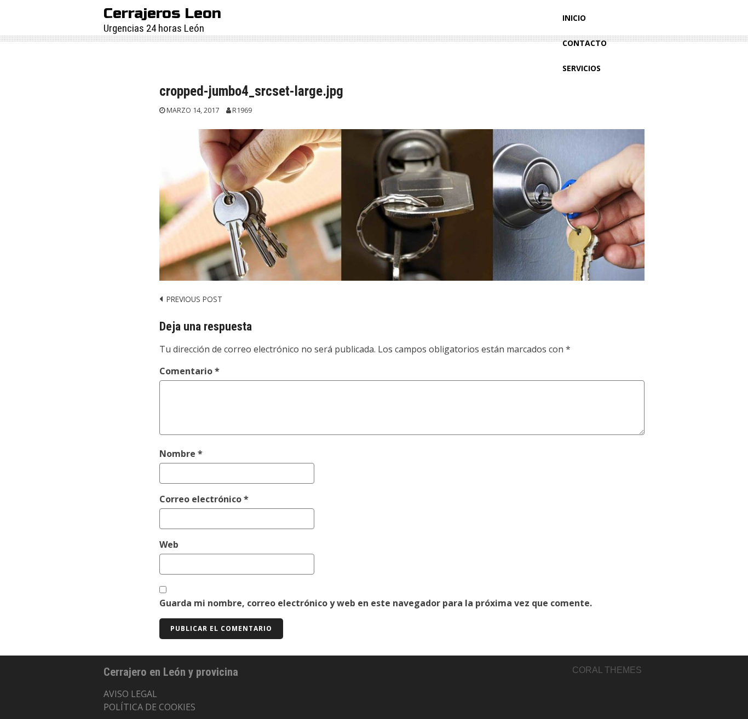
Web (169, 544)
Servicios (581, 68)
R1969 (242, 110)
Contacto (584, 43)
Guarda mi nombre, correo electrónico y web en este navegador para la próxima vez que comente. (375, 603)
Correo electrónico (204, 499)
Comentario (189, 371)
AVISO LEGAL (130, 694)
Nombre (181, 454)
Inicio (574, 18)
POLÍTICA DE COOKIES (149, 707)
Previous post (194, 299)
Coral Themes (607, 670)
